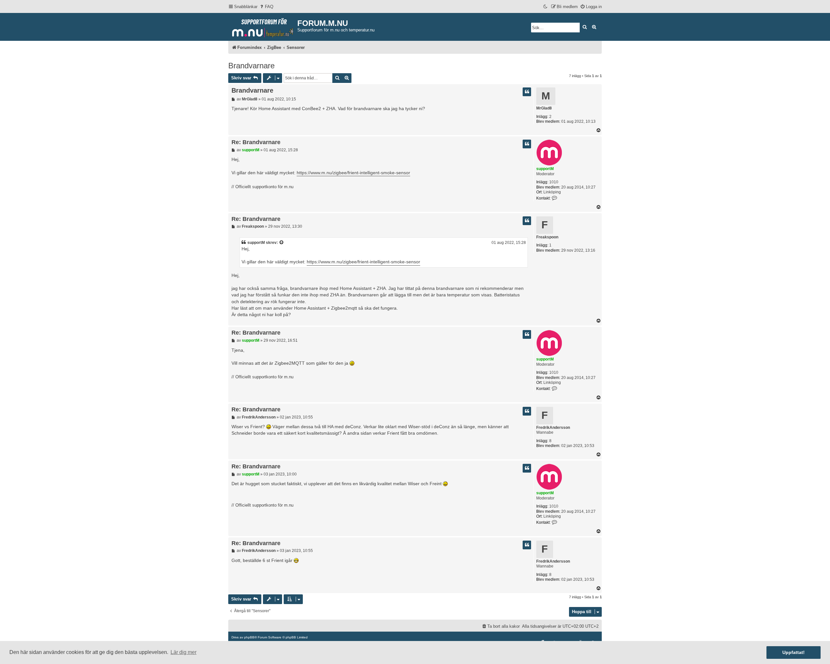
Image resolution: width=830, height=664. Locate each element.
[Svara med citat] (527, 91)
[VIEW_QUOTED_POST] (282, 242)
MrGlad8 (544, 108)
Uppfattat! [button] (793, 652)
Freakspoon (547, 237)
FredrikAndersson (553, 427)
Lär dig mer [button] (183, 652)
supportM (545, 168)
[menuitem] (266, 6)
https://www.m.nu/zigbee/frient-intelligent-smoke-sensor (353, 172)
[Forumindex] (262, 26)
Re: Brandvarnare (255, 142)
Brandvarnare (251, 65)
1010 (553, 182)
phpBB (249, 637)
